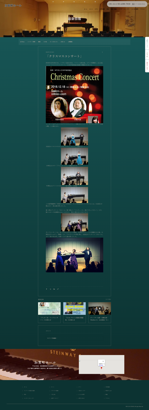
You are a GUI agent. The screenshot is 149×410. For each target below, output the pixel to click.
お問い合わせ (113, 4)
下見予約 (147, 54)
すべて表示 (108, 299)
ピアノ (79, 387)
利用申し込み (147, 66)
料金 (25, 394)
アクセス (108, 398)
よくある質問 (81, 394)
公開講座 (70, 41)
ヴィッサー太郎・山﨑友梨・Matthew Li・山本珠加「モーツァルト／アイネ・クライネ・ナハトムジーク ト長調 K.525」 (99, 319)
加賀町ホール (13, 5)
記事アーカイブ (54, 398)
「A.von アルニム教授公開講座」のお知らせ (74, 319)
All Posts (22, 41)
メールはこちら (140, 4)
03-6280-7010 (124, 4)
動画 (39, 41)
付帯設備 (108, 387)
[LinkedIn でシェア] (54, 289)
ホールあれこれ (54, 41)
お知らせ (63, 41)
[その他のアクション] (102, 52)
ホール (52, 387)
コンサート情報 (31, 41)
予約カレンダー (147, 43)
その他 (45, 41)
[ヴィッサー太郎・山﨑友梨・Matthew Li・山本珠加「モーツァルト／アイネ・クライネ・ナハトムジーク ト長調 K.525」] (99, 308)
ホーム (25, 387)
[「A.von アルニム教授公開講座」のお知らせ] (74, 308)
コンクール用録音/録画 (29, 390)
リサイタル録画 (54, 390)
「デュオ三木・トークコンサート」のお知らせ (49, 319)
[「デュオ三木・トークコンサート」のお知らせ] (49, 308)
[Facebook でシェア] (46, 289)
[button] (113, 9)
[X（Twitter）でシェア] (50, 289)
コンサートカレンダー (29, 398)
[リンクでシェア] (58, 289)
